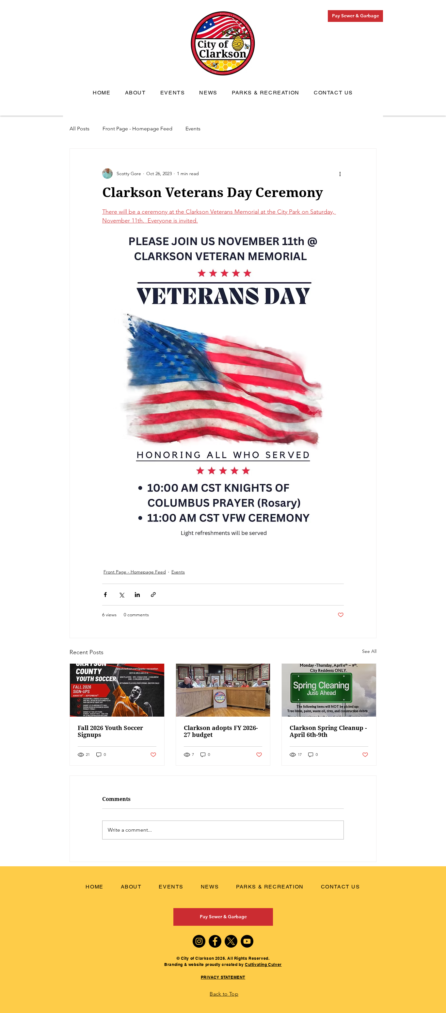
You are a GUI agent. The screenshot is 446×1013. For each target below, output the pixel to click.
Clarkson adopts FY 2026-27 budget (221, 731)
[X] (231, 941)
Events (192, 128)
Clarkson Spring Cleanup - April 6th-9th (328, 731)
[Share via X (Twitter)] (121, 594)
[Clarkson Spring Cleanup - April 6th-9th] (329, 690)
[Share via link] (153, 594)
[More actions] (340, 173)
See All (369, 651)
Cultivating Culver (263, 964)
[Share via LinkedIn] (137, 594)
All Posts (79, 128)
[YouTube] (247, 941)
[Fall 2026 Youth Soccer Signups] (117, 690)
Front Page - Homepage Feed (137, 128)
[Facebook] (215, 941)
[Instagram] (199, 941)
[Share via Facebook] (105, 594)
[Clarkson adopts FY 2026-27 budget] (223, 690)
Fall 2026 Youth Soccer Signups (110, 731)
